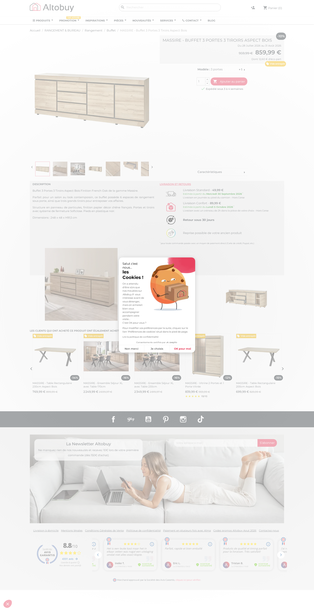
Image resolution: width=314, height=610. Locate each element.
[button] (7, 603)
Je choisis (157, 348)
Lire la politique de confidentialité (140, 336)
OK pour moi (182, 348)
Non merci (131, 348)
